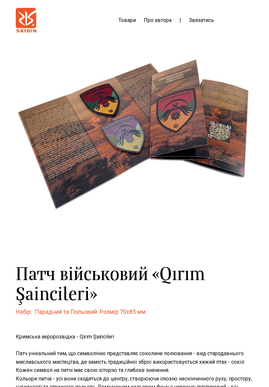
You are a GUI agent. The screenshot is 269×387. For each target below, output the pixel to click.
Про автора (158, 20)
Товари (127, 20)
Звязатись (201, 20)
